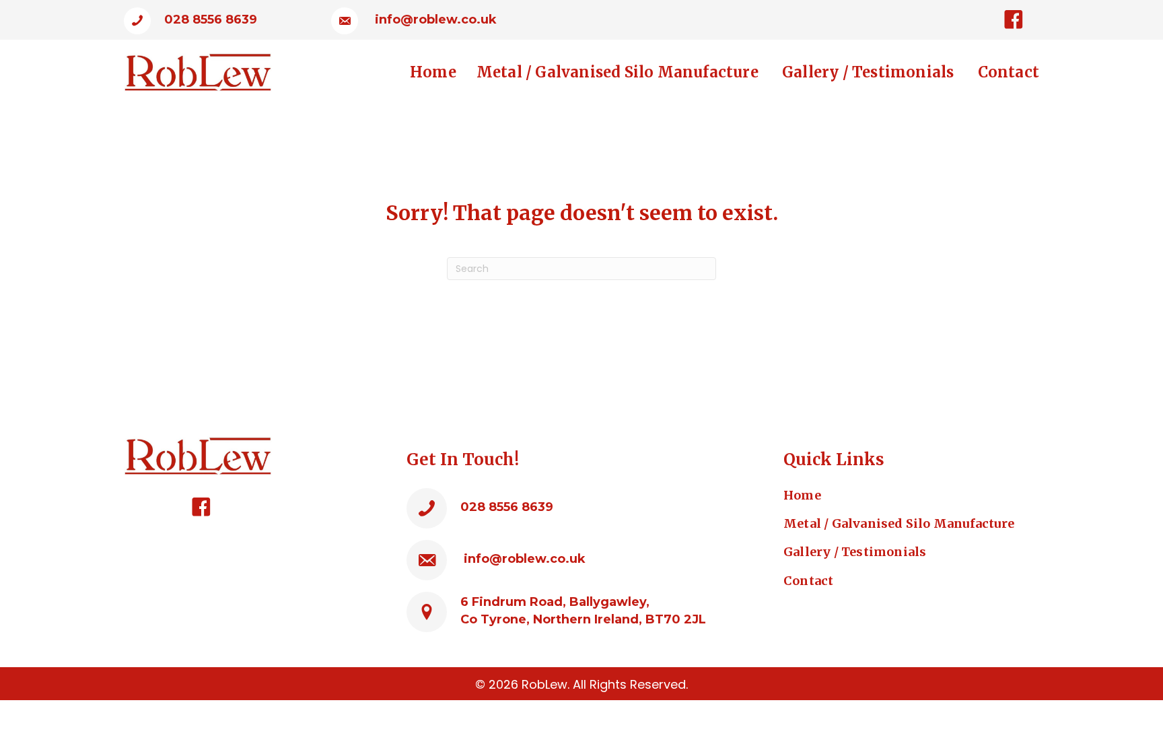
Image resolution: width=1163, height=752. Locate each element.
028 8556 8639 (210, 19)
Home (802, 495)
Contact (808, 580)
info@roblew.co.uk (436, 19)
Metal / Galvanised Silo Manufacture (898, 523)
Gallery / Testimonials (856, 551)
